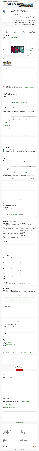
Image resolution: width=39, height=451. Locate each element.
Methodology (14, 448)
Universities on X (22, 429)
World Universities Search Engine (26, 401)
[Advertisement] (8, 18)
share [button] (34, 11)
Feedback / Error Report (19, 422)
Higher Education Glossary (23, 441)
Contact (16, 448)
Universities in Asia (5, 441)
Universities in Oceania (5, 442)
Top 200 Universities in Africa (6, 432)
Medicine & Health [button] (7, 125)
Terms (20, 448)
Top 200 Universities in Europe (6, 431)
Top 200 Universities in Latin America (7, 430)
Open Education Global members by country (24, 360)
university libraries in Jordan (19, 407)
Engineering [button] (7, 128)
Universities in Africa (5, 440)
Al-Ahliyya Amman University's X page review (8, 340)
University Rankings (10, 1)
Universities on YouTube (22, 431)
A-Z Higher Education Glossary (19, 410)
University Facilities (26, 283)
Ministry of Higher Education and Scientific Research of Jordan (28, 87)
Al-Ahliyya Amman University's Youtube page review (8, 342)
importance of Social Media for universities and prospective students (27, 352)
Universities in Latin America (6, 438)
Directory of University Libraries (23, 439)
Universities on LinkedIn (22, 433)
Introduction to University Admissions (14, 214)
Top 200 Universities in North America (7, 429)
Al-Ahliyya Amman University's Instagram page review (9, 344)
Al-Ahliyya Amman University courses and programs (15, 150)
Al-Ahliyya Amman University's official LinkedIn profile (9, 346)
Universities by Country (15, 1)
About (12, 448)
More (19, 1)
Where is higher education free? (7, 404)
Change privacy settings (25, 448)
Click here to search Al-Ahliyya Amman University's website (9, 70)
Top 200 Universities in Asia (6, 433)
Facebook (5, 446)
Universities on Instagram (22, 430)
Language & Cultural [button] (6, 122)
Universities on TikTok (22, 432)
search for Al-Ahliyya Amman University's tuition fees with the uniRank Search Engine (20, 172)
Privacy (22, 448)
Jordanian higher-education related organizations (10, 407)
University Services (31, 283)
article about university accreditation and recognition (18, 102)
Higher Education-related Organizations (24, 438)
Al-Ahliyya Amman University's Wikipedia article (20, 367)
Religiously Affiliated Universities (23, 440)
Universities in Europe (5, 439)
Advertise (19, 448)
